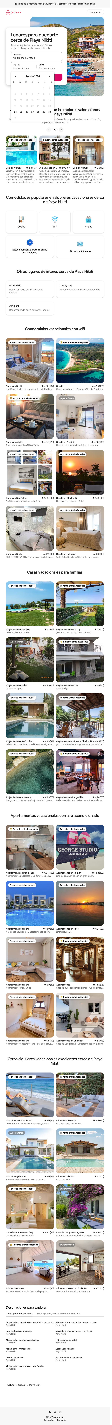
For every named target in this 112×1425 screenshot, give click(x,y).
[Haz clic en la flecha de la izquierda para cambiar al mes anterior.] (16, 76)
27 (32, 112)
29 (44, 112)
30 (49, 112)
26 (27, 112)
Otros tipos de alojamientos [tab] (19, 1313)
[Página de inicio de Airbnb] (13, 12)
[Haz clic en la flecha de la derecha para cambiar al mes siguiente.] (49, 76)
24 (15, 112)
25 (21, 112)
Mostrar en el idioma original (81, 3)
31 (15, 118)
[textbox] (23, 68)
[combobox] (36, 58)
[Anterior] (48, 129)
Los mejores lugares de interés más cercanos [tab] (58, 1313)
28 (38, 112)
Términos (61, 1420)
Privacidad (49, 1420)
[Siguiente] (61, 129)
